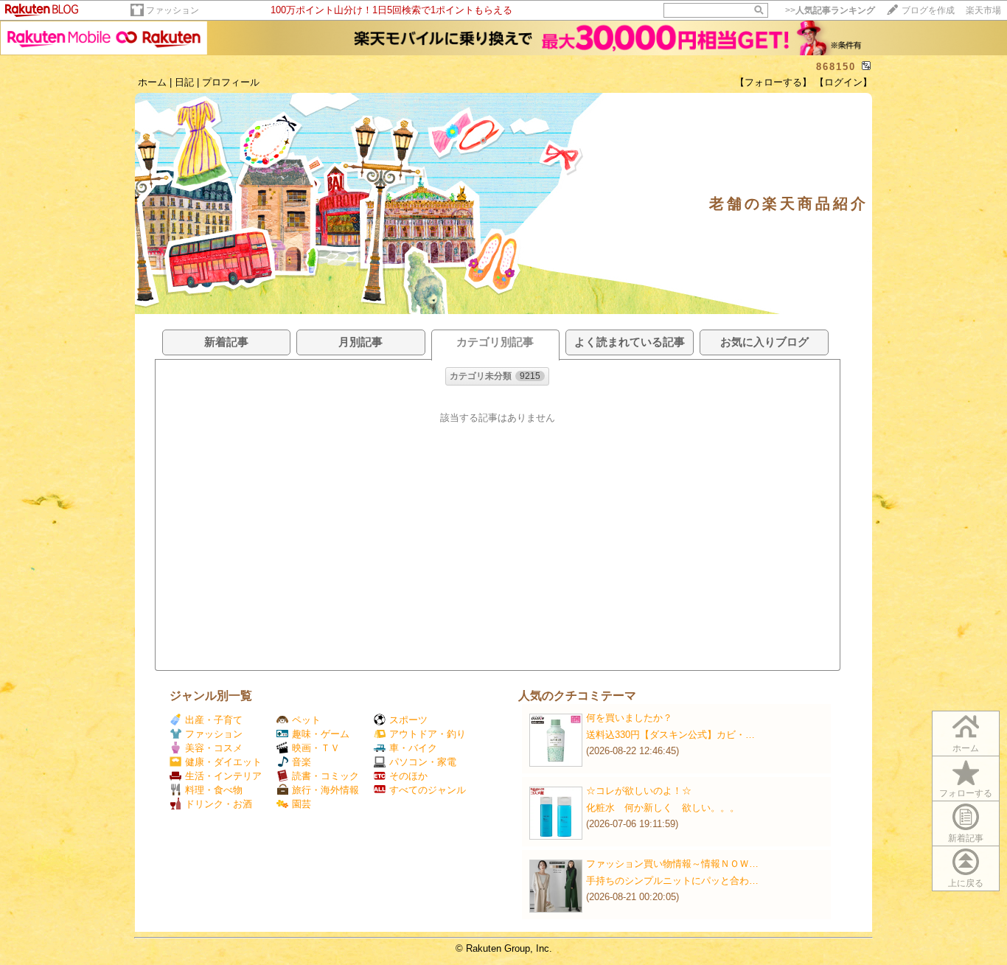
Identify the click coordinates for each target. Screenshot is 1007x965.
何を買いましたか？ (629, 717)
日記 (184, 82)
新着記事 (965, 838)
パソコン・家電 (422, 761)
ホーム (152, 82)
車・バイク (413, 747)
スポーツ (408, 719)
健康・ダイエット (223, 761)
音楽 (301, 761)
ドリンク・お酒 (218, 803)
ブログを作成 (928, 10)
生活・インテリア (223, 775)
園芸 (301, 803)
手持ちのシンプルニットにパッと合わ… (672, 880)
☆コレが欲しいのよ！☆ (638, 790)
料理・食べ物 (214, 789)
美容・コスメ (214, 747)
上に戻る (965, 883)
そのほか (408, 775)
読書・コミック (325, 775)
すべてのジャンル (427, 789)
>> (830, 10)
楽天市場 (983, 10)
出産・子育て (214, 719)
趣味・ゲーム (320, 733)
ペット (306, 719)
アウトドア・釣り (427, 733)
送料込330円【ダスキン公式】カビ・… (670, 734)
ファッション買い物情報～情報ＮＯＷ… (672, 863)
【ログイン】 (843, 82)
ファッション (172, 10)
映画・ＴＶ (316, 747)
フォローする (965, 793)
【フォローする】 (773, 82)
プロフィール (230, 82)
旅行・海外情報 (325, 789)
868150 (836, 66)
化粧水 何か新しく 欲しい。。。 (662, 807)
